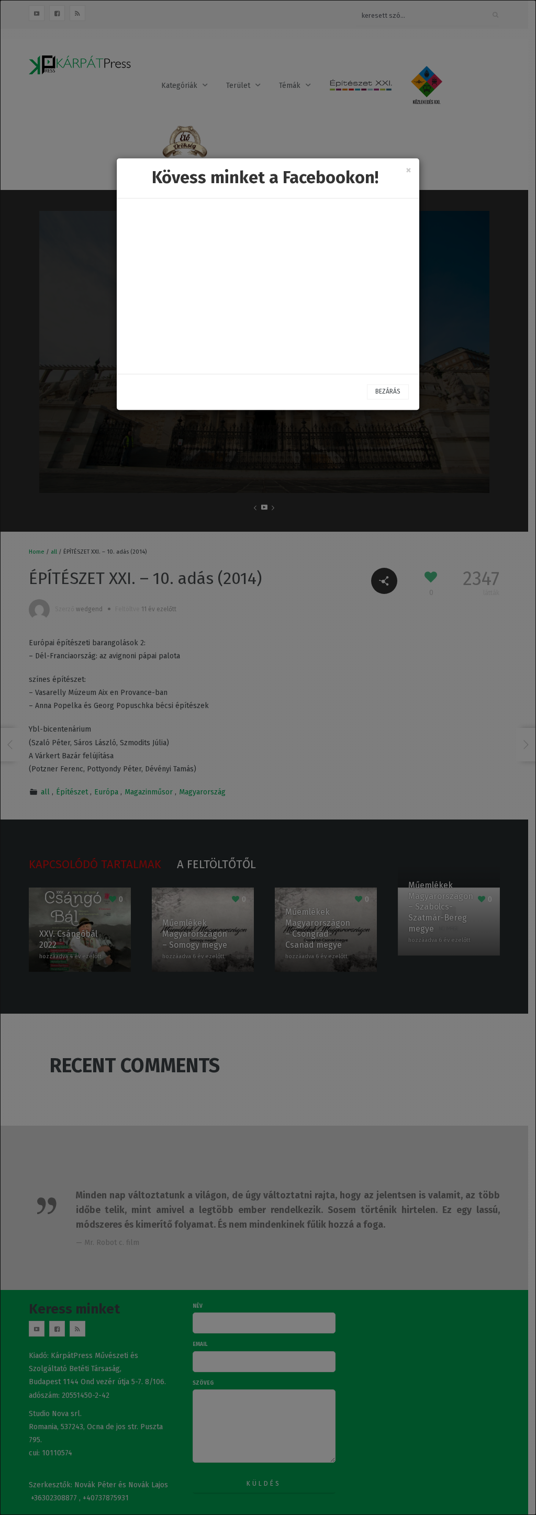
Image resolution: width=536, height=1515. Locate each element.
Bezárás (387, 391)
